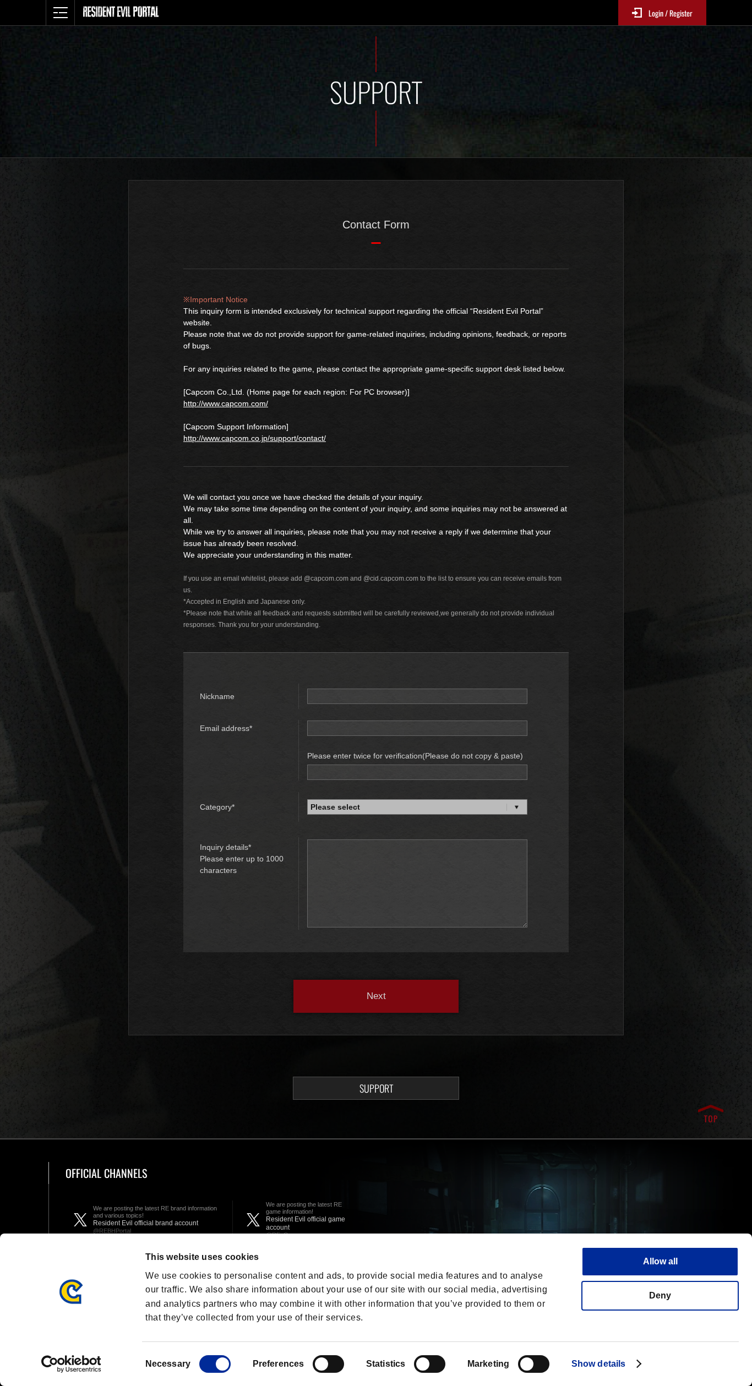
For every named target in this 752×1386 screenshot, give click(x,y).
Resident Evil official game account (305, 1219)
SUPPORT (376, 1088)
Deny (660, 1295)
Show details (598, 1363)
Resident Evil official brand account (155, 1219)
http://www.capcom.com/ (225, 403)
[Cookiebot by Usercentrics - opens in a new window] (71, 1364)
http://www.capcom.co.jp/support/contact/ (254, 438)
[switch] (328, 1364)
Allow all (660, 1261)
